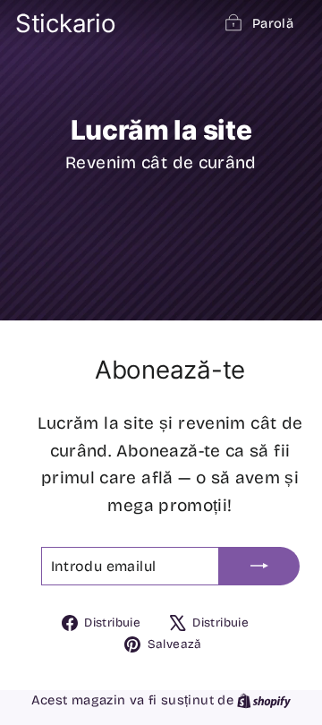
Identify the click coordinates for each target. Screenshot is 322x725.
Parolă (272, 23)
